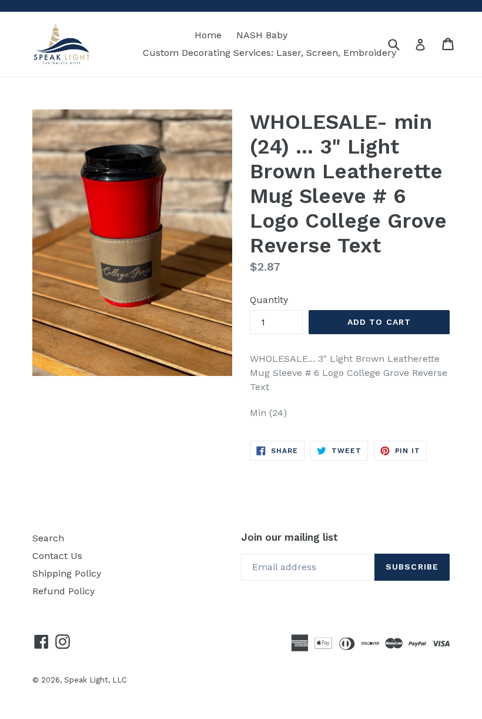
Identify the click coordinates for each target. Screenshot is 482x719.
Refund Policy (63, 591)
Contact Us (57, 555)
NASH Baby (261, 35)
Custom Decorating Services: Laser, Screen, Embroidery (269, 52)
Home (208, 35)
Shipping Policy (66, 573)
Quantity (269, 299)
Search (48, 538)
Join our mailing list (289, 537)
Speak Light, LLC (95, 679)
